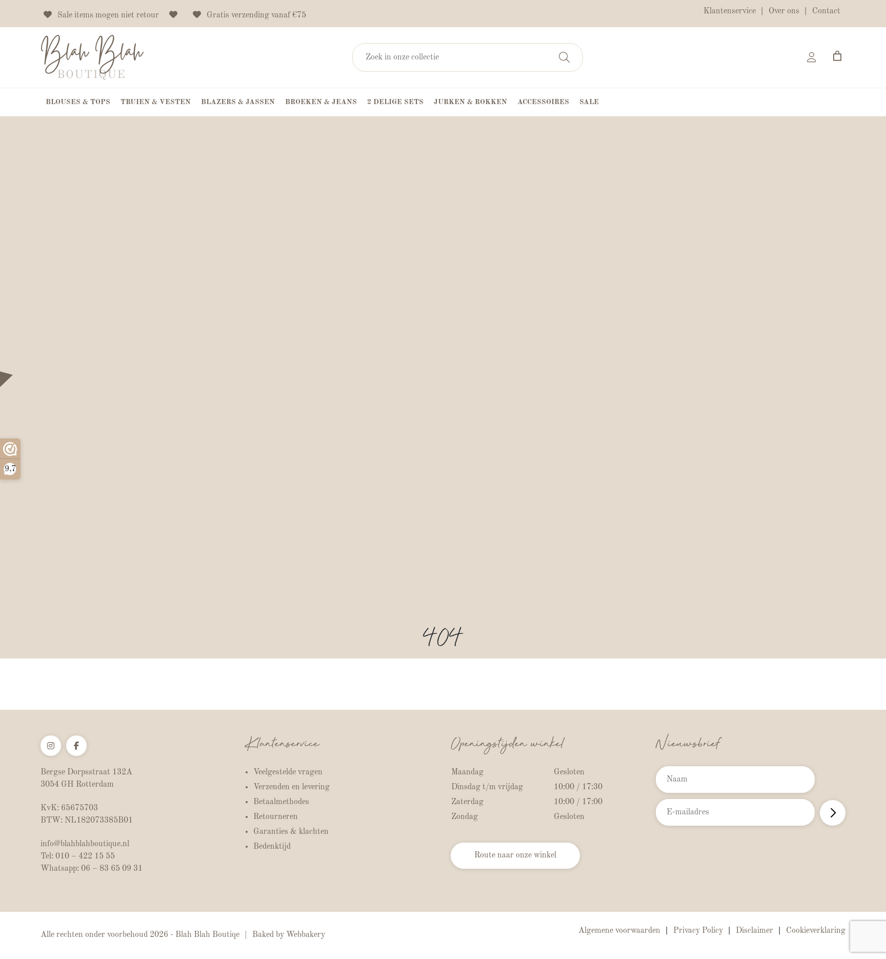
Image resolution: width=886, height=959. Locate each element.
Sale (589, 102)
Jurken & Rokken (470, 102)
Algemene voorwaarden (619, 931)
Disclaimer (754, 931)
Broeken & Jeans (321, 102)
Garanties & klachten (291, 832)
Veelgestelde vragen (288, 772)
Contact (826, 11)
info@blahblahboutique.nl (85, 844)
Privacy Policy (698, 931)
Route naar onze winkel (515, 855)
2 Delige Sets (395, 102)
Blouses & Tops (78, 102)
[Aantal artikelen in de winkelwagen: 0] (837, 56)
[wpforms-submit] (832, 813)
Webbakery (305, 935)
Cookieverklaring (815, 931)
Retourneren (275, 817)
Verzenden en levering (291, 787)
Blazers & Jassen (238, 102)
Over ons (784, 11)
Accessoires (543, 102)
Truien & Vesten (155, 102)
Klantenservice (729, 11)
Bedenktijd (272, 847)
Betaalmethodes (281, 802)
